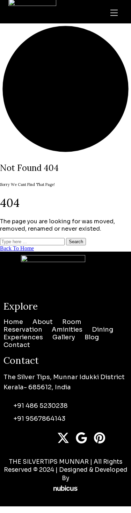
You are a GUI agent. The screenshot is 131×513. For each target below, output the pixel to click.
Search (76, 241)
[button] (114, 13)
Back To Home (17, 248)
